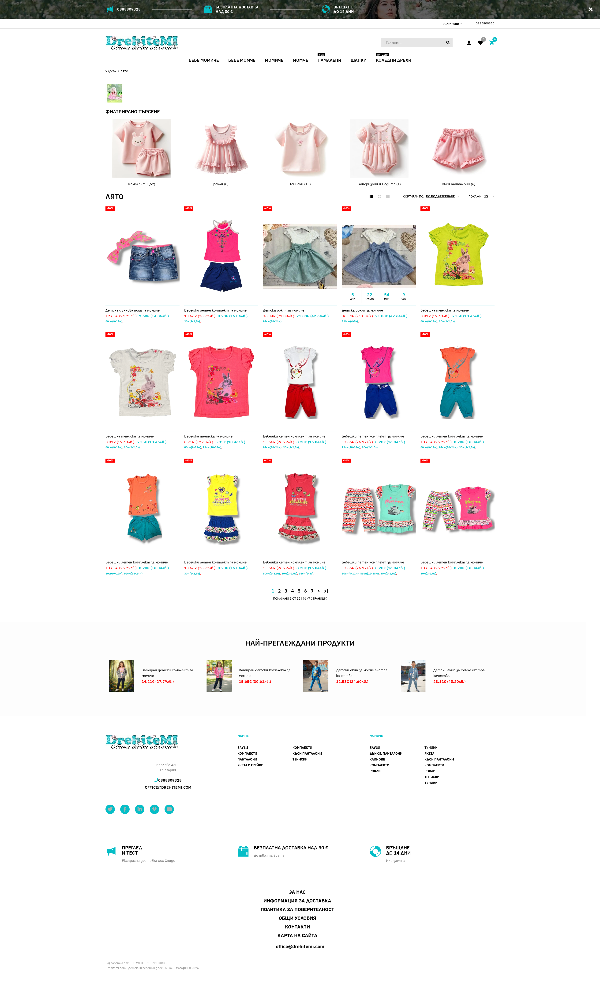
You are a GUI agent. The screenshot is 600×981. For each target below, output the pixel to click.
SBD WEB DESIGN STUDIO (148, 963)
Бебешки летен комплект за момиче (215, 310)
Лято (124, 71)
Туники (431, 747)
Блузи (242, 747)
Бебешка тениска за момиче (444, 310)
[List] (387, 196)
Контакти (297, 927)
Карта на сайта (297, 935)
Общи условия (297, 918)
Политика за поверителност (297, 909)
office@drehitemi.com (168, 787)
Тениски (300, 759)
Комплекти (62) (141, 184)
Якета (429, 753)
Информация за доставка (297, 900)
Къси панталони (307, 753)
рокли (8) (221, 184)
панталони (247, 759)
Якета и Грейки (250, 765)
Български (450, 24)
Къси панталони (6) (458, 184)
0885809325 (129, 9)
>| (326, 591)
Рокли (375, 771)
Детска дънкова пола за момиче (132, 310)
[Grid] (371, 196)
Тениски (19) (300, 184)
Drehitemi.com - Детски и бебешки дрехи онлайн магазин (146, 968)
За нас (297, 892)
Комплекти (247, 753)
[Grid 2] (379, 196)
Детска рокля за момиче (283, 310)
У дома (110, 71)
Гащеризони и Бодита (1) (379, 184)
